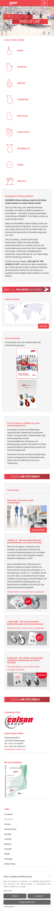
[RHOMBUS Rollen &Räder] (13, 3)
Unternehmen (10, 829)
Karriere (7, 834)
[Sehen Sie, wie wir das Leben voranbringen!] (27, 516)
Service (7, 824)
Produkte (8, 814)
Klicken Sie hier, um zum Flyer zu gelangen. (26, 592)
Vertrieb (7, 839)
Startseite (8, 819)
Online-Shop (9, 864)
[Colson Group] (19, 722)
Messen (7, 844)
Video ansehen (38, 530)
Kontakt (43, 326)
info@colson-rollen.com (14, 749)
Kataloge (8, 859)
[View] (27, 781)
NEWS (7, 854)
